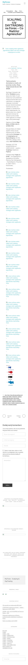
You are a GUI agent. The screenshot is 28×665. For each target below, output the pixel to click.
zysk (7, 404)
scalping (18, 399)
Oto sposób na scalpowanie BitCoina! (12, 605)
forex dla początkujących (16, 395)
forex (8, 395)
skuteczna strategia (16, 401)
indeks (10, 396)
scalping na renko (7, 401)
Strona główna (9, 11)
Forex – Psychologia (9, 637)
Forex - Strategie (13, 76)
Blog (16, 11)
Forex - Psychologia (13, 71)
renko (14, 399)
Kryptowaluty (7, 646)
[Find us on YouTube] (6, 595)
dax (6, 395)
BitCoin (5, 630)
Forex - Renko (13, 73)
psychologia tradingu (8, 399)
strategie (5, 403)
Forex (4, 632)
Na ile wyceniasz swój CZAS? (10, 620)
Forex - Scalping (13, 74)
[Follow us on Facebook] (4, 595)
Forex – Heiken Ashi (8, 635)
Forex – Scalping (7, 640)
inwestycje (14, 396)
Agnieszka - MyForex (16, 68)
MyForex (6, 2)
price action (16, 398)
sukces (9, 403)
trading (13, 403)
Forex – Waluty (7, 643)
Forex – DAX (6, 633)
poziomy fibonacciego (8, 398)
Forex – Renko (7, 638)
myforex (20, 396)
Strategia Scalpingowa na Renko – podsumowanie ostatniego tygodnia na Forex (12, 617)
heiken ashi (5, 396)
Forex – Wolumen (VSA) (9, 645)
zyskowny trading (12, 404)
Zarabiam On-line (14, 77)
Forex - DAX (14, 69)
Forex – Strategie (8, 641)
